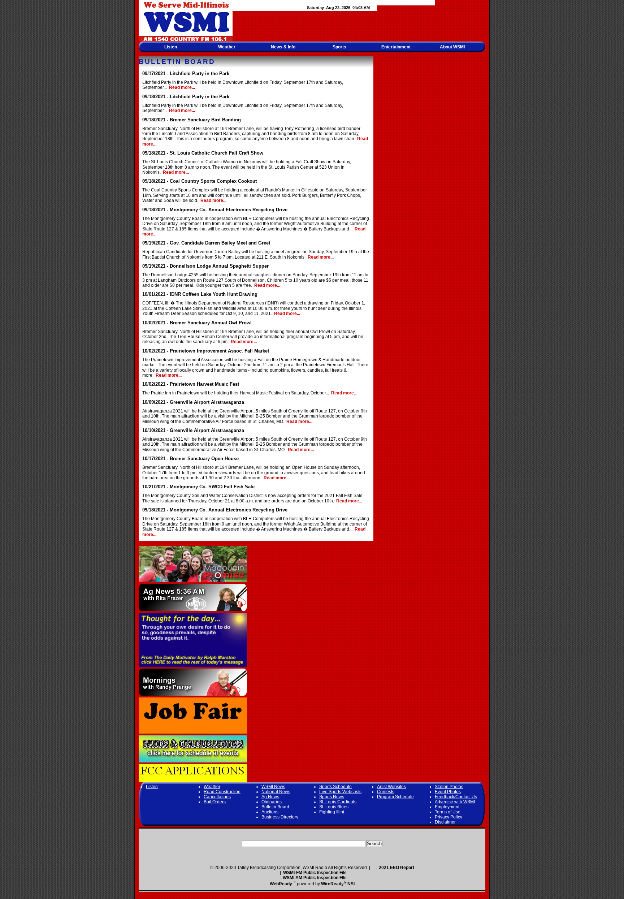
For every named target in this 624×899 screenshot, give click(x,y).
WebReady (281, 883)
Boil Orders (215, 801)
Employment (447, 806)
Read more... (182, 87)
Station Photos (449, 786)
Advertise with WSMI (455, 801)
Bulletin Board (275, 806)
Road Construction (222, 791)
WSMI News (273, 786)
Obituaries (271, 801)
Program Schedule (395, 796)
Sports (339, 46)
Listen (170, 46)
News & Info (283, 46)
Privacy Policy (448, 817)
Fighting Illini (331, 811)
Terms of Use (447, 811)
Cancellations (217, 796)
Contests (385, 791)
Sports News (331, 796)
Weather (226, 46)
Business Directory (279, 817)
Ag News (270, 796)
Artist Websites (391, 786)
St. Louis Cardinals (337, 801)
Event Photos (448, 791)
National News (275, 791)
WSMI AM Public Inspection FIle (315, 877)
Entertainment (396, 46)
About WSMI (452, 46)
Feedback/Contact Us (456, 796)
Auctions (269, 811)
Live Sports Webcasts (340, 791)
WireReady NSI (338, 883)
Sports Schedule (335, 786)
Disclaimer (445, 822)
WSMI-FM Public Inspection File (315, 872)
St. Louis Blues (333, 806)
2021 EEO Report (396, 867)
